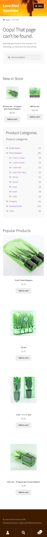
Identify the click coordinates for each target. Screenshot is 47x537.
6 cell (15, 191)
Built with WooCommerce (31, 522)
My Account (8, 532)
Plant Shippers (15, 153)
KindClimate (14, 148)
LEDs (15, 196)
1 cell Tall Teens (19, 172)
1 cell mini (17, 167)
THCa (11, 211)
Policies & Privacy (10, 522)
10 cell (15, 177)
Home (8, 20)
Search (23, 532)
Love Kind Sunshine (11, 8)
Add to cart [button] (12, 119)
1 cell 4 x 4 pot (19, 162)
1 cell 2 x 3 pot (19, 158)
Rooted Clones (15, 206)
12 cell (15, 182)
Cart (36, 530)
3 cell (15, 187)
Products (13, 201)
